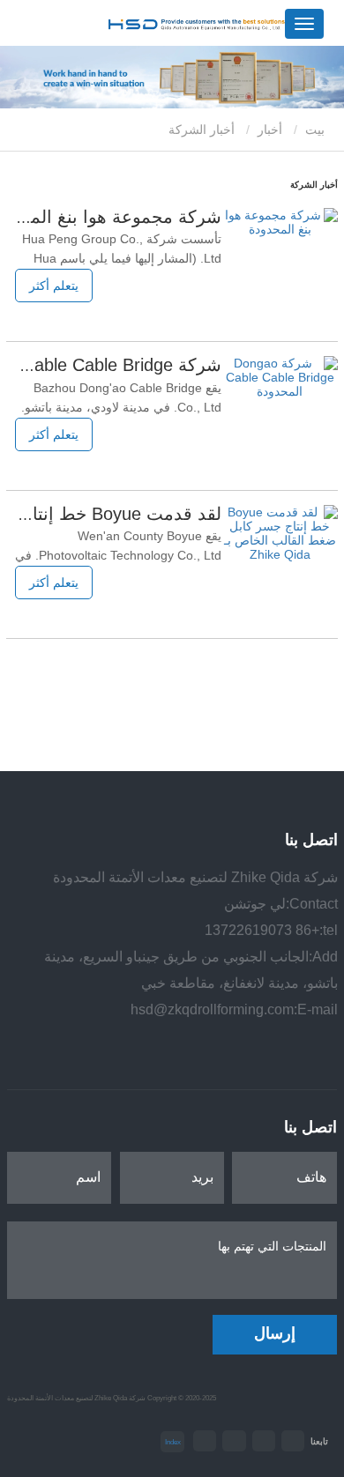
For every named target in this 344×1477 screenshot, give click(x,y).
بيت (316, 129)
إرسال (274, 1333)
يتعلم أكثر (54, 285)
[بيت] (196, 24)
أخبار (270, 129)
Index (173, 1441)
